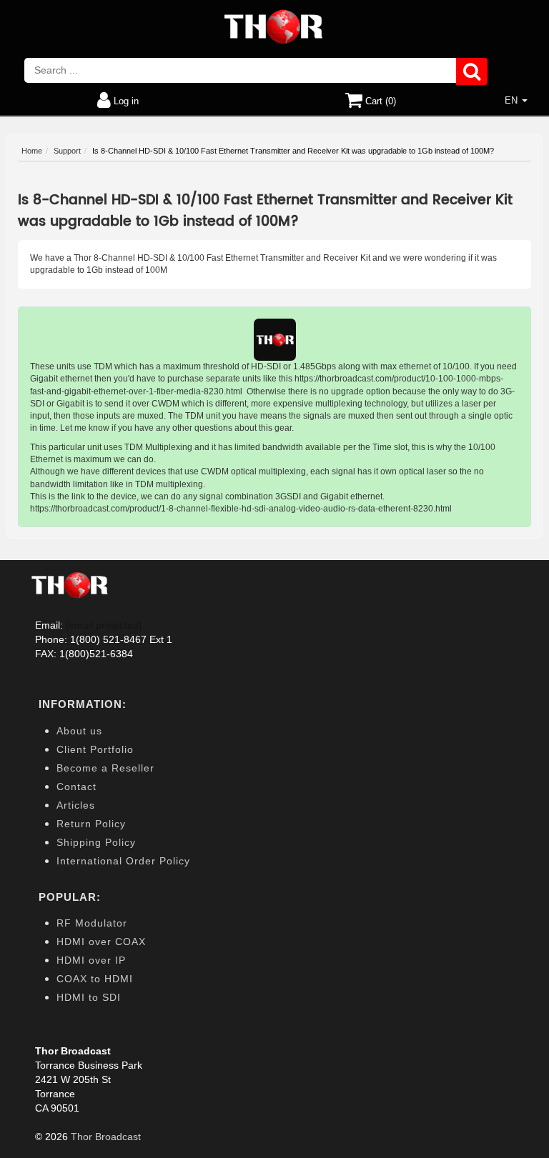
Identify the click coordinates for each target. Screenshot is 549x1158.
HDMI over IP (91, 960)
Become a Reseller (105, 768)
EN (512, 100)
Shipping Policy (96, 842)
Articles (75, 805)
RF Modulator (91, 923)
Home (31, 150)
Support (67, 150)
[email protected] (104, 625)
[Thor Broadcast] (274, 27)
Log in (125, 101)
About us (79, 731)
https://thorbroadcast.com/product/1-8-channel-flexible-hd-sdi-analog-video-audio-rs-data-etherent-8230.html (241, 509)
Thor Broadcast (106, 1136)
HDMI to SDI (88, 997)
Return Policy (91, 823)
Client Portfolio (95, 749)
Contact (76, 786)
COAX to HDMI (94, 978)
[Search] (472, 72)
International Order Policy (123, 861)
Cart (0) (379, 101)
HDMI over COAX (101, 941)
